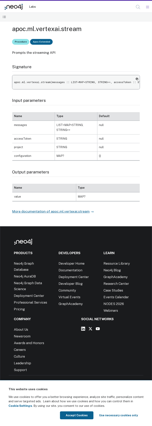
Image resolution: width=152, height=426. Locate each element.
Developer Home (72, 263)
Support (20, 370)
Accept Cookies (77, 415)
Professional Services (30, 302)
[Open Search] (138, 7)
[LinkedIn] (83, 329)
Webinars (111, 310)
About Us (21, 329)
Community (67, 290)
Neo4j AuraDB (25, 276)
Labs (32, 6)
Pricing (19, 309)
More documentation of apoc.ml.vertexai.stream (51, 211)
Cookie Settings (20, 405)
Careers (20, 350)
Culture (19, 356)
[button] (138, 7)
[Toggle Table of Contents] (4, 17)
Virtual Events (69, 297)
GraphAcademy (71, 304)
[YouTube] (98, 329)
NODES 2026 (114, 304)
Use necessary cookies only (118, 415)
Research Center (116, 284)
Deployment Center (29, 296)
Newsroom (22, 336)
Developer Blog (71, 284)
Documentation (70, 270)
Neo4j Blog (112, 270)
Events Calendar (116, 297)
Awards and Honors (29, 343)
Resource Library (117, 263)
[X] (90, 329)
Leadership (22, 363)
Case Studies (113, 290)
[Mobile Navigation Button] (147, 7)
